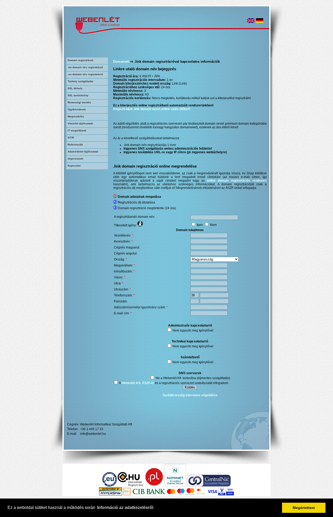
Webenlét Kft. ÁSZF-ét (137, 383)
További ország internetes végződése (189, 395)
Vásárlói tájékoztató (80, 123)
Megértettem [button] (304, 508)
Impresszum (75, 158)
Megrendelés (76, 116)
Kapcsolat (74, 165)
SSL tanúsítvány (78, 95)
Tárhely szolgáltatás (80, 81)
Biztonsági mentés (79, 102)
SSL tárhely (75, 88)
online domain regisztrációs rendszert (237, 180)
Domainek (121, 61)
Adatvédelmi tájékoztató (83, 151)
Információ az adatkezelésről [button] (125, 507)
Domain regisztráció (80, 60)
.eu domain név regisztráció (85, 74)
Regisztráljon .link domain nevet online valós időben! (151, 109)
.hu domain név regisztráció (85, 67)
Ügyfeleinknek (77, 109)
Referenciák (75, 144)
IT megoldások (77, 130)
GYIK (71, 137)
